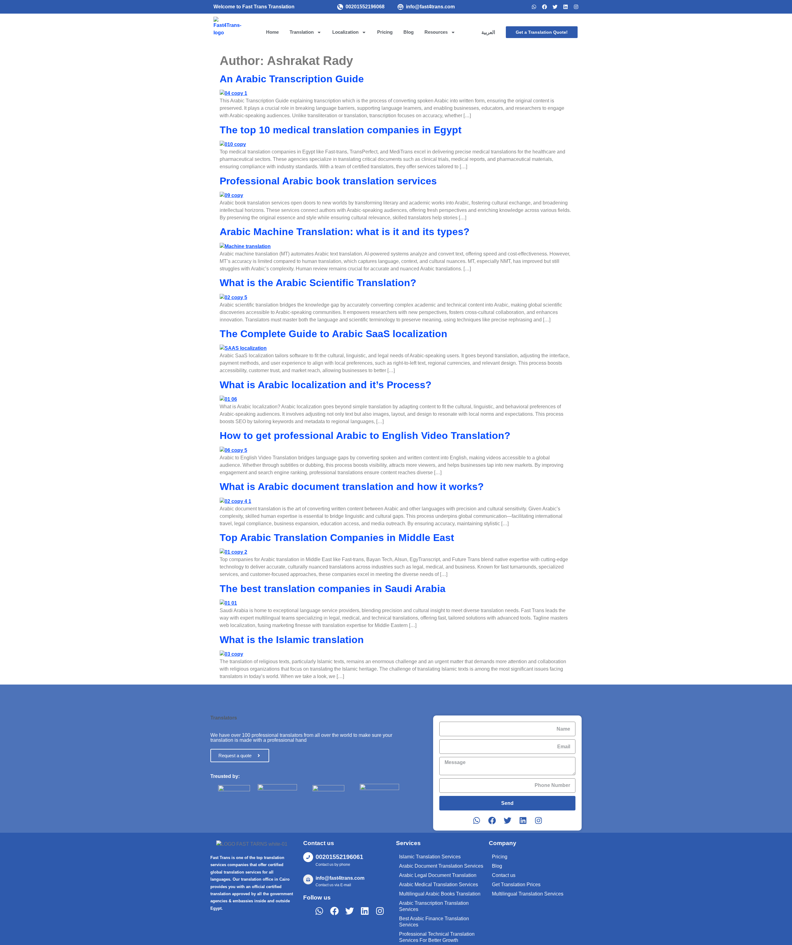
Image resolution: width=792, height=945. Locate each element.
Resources (436, 32)
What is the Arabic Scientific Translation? (318, 282)
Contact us (503, 875)
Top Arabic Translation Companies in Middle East (337, 537)
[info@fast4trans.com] (400, 7)
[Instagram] (576, 6)
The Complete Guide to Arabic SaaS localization (333, 333)
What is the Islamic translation (292, 639)
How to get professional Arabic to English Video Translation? (365, 435)
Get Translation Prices (516, 884)
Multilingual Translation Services (527, 893)
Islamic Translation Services (430, 856)
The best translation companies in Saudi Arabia (333, 588)
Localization (345, 32)
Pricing (385, 32)
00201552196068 (365, 6)
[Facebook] (544, 6)
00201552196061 (339, 856)
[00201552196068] (340, 7)
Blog (408, 32)
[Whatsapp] (534, 6)
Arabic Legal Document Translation (437, 875)
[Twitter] (555, 6)
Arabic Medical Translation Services (438, 884)
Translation (302, 32)
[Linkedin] (565, 6)
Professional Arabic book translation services (328, 181)
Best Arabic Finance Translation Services (434, 921)
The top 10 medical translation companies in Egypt (341, 129)
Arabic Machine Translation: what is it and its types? (345, 231)
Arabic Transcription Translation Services (434, 906)
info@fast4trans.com (430, 6)
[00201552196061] (308, 857)
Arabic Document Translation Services (441, 866)
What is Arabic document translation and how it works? (352, 486)
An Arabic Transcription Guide (292, 78)
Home (272, 32)
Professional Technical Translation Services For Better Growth (437, 937)
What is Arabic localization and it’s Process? (326, 384)
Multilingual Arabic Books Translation (439, 893)
